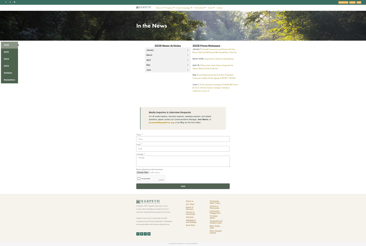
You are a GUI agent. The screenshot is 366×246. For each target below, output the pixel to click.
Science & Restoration (214, 207)
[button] (160, 8)
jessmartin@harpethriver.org (161, 122)
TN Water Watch (214, 217)
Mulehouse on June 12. (201, 91)
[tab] (9, 45)
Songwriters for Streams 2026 (216, 222)
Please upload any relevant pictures (149, 169)
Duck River (190, 225)
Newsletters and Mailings (191, 221)
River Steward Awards (216, 232)
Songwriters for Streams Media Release (219, 59)
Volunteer (190, 217)
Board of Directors (189, 208)
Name (139, 134)
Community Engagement (215, 212)
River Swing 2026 (215, 227)
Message (140, 154)
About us (189, 201)
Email (138, 144)
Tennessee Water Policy (215, 202)
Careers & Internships (190, 213)
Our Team (190, 204)
